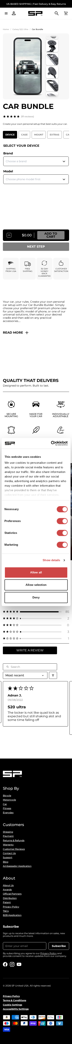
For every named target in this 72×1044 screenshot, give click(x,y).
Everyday (8, 812)
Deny (35, 597)
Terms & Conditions (14, 1000)
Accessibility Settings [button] (16, 1009)
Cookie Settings (12, 1004)
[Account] (14, 13)
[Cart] (66, 13)
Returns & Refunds (13, 840)
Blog (5, 862)
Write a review (30, 650)
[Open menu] (6, 13)
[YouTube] (19, 964)
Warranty (8, 844)
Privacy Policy (11, 906)
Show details (51, 560)
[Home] (35, 13)
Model (8, 171)
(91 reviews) (27, 116)
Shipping (8, 832)
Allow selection (36, 584)
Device (10, 134)
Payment (8, 836)
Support (7, 857)
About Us (8, 885)
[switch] (62, 521)
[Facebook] (5, 964)
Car (5, 804)
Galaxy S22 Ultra (20, 29)
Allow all (36, 572)
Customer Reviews (14, 849)
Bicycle (7, 795)
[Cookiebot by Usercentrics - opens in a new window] (51, 443)
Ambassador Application (17, 866)
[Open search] (56, 13)
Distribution (10, 898)
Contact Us (9, 853)
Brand (8, 153)
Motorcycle (9, 799)
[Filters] (53, 675)
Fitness (7, 808)
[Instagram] (12, 964)
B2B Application (12, 915)
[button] (36, 612)
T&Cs (6, 911)
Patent (7, 902)
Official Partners (12, 893)
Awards (7, 889)
